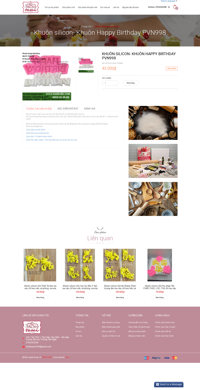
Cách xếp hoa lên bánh (35, 130)
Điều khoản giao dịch (111, 327)
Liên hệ (116, 7)
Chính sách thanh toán (165, 322)
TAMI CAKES (46, 357)
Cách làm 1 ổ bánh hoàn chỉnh (39, 136)
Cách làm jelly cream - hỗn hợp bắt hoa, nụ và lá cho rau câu (51, 140)
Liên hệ (79, 336)
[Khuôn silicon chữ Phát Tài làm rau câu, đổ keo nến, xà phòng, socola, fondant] (40, 265)
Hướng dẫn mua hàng (138, 322)
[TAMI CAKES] (30, 7)
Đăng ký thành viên (137, 336)
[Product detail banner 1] (153, 123)
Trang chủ (80, 322)
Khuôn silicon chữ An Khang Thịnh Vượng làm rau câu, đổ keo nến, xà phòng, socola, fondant (120, 288)
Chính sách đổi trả (163, 331)
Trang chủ (86, 26)
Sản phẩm (80, 327)
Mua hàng (131, 83)
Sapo (67, 357)
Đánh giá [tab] (89, 108)
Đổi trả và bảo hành (137, 331)
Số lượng (106, 78)
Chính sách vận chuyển (165, 327)
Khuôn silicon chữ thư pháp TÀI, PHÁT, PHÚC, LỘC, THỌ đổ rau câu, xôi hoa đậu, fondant (159, 288)
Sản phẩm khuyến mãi (87, 7)
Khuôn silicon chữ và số (107, 26)
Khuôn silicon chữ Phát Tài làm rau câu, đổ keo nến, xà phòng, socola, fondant (40, 288)
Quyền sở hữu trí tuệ (111, 336)
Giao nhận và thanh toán (139, 327)
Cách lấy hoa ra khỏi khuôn (37, 133)
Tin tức (78, 331)
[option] (86, 65)
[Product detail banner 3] (153, 199)
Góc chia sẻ (105, 7)
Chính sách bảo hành (164, 336)
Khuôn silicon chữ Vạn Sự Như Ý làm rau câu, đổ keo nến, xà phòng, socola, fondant (80, 288)
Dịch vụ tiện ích (108, 331)
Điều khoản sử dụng (110, 322)
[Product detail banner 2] (153, 161)
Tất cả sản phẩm (51, 7)
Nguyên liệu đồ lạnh (130, 7)
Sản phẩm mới (68, 7)
